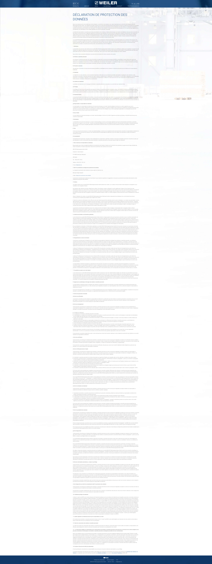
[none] (80, 3)
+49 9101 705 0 (111, 561)
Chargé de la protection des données (83, 175)
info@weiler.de (79, 164)
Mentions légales (110, 559)
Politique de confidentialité (99, 559)
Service (86, 6)
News (96, 6)
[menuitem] (76, 3)
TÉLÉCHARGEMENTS (133, 6)
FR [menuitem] (75, 3)
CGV (117, 559)
